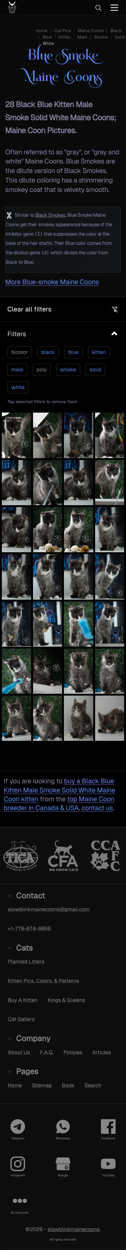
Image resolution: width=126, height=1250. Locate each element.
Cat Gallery (21, 1019)
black (48, 352)
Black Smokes (50, 215)
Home (15, 1085)
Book (68, 1085)
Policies (73, 1052)
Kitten (65, 37)
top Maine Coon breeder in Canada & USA (59, 803)
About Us (19, 1052)
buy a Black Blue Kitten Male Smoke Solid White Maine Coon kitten (59, 790)
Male (82, 37)
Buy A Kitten (23, 1000)
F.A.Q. (47, 1052)
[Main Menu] (114, 7)
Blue (47, 37)
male (17, 369)
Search (92, 1085)
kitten (99, 352)
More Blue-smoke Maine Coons (52, 282)
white (17, 387)
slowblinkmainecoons (73, 1229)
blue (73, 352)
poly (42, 369)
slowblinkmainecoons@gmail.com (49, 909)
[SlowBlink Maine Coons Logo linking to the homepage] (32, 7)
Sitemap (42, 1085)
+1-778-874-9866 (29, 928)
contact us (97, 808)
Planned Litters (26, 961)
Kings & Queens (66, 1000)
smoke (68, 369)
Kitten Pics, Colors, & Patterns (43, 981)
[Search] (98, 8)
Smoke (101, 37)
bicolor (19, 352)
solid (95, 369)
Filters (16, 334)
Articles (101, 1052)
